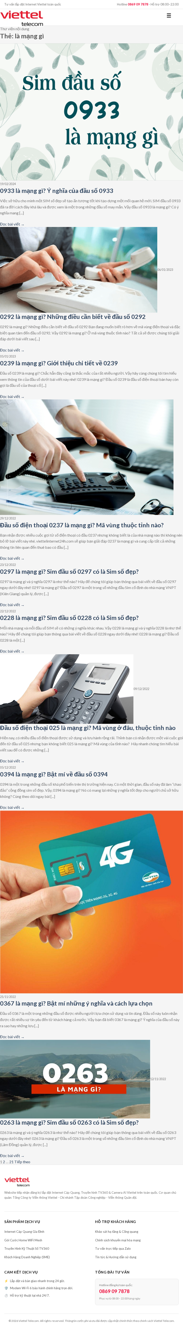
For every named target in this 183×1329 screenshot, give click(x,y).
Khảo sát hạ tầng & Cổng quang (116, 1231)
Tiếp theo (22, 1161)
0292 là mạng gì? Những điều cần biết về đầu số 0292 (73, 316)
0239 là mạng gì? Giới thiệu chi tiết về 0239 (59, 363)
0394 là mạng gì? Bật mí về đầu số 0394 (54, 774)
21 (11, 1161)
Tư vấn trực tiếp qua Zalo (113, 1248)
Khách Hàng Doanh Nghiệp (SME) (27, 1257)
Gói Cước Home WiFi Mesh (23, 1240)
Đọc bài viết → (12, 224)
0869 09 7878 (114, 1291)
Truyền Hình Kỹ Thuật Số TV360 (26, 1248)
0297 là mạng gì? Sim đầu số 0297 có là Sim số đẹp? (69, 571)
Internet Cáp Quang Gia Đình (24, 1231)
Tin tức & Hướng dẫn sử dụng (115, 1257)
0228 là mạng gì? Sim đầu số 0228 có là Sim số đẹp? (69, 617)
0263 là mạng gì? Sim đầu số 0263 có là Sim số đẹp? (69, 1122)
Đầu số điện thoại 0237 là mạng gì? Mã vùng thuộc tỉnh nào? (82, 525)
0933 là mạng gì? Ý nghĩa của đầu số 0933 (56, 190)
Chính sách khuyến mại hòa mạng (118, 1240)
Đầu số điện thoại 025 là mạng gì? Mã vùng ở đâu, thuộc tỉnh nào (88, 727)
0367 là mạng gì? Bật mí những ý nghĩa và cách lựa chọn (76, 1003)
